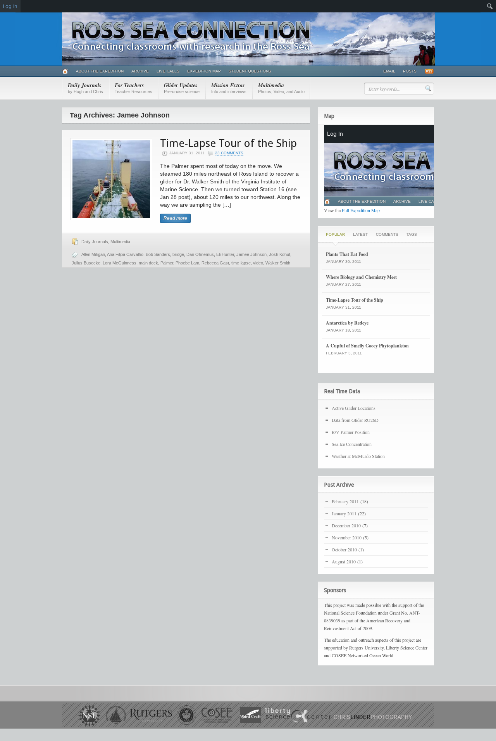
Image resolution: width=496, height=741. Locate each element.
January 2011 (344, 513)
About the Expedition (100, 71)
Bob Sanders (158, 254)
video (258, 263)
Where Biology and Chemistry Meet (361, 277)
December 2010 (346, 525)
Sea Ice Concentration (352, 444)
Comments (387, 234)
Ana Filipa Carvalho (125, 254)
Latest (360, 234)
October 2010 (344, 549)
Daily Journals (85, 87)
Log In (10, 6)
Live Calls (168, 71)
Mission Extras (228, 87)
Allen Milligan (93, 254)
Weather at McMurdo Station (358, 456)
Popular (335, 234)
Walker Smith (277, 263)
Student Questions (250, 71)
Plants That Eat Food (347, 254)
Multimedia (281, 87)
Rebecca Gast (215, 263)
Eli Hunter (225, 254)
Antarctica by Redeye (347, 323)
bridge (178, 254)
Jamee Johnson (251, 254)
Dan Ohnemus (200, 254)
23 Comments (229, 153)
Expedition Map (204, 71)
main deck (148, 263)
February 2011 (345, 501)
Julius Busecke (86, 263)
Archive (140, 71)
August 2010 (344, 561)
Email (389, 71)
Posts (410, 71)
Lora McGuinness (119, 263)
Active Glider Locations (353, 408)
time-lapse (241, 263)
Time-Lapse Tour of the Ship (228, 143)
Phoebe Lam (187, 263)
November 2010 (347, 537)
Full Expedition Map (361, 210)
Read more (175, 218)
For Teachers (133, 87)
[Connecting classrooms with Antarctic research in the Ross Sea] (248, 64)
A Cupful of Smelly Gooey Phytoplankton (367, 345)
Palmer (166, 263)
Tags (411, 234)
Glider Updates (182, 87)
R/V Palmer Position (351, 432)
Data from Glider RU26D (355, 420)
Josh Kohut (279, 254)
